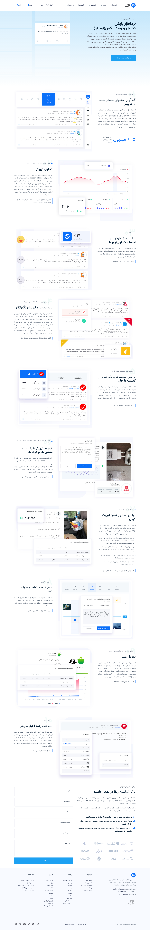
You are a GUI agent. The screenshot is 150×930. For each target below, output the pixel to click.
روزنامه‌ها (50, 883)
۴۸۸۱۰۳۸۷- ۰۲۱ (124, 808)
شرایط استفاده (82, 924)
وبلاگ (90, 888)
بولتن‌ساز (69, 898)
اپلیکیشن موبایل (67, 903)
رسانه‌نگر (69, 885)
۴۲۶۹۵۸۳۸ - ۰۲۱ (123, 894)
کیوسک (70, 888)
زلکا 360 (70, 896)
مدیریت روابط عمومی (27, 880)
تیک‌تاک (50, 903)
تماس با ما (88, 883)
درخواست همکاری (86, 885)
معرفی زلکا (89, 880)
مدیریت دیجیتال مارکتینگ (26, 885)
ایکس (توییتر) (49, 891)
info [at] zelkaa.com (119, 889)
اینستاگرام (50, 885)
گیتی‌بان (70, 893)
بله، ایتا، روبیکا (48, 906)
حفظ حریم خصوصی (69, 924)
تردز (52, 909)
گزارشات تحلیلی (67, 880)
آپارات (51, 898)
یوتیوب (51, 896)
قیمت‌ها (81, 5)
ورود (30, 5)
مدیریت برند (30, 883)
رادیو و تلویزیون (48, 901)
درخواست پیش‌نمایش (123, 58)
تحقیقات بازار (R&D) (28, 888)
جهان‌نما (70, 891)
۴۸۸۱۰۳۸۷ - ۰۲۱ (122, 892)
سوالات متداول (87, 891)
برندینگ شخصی (29, 891)
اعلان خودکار (68, 901)
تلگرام (51, 888)
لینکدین (50, 893)
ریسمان (70, 883)
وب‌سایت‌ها (49, 880)
